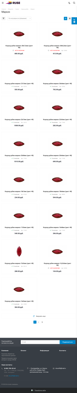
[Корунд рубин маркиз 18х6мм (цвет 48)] (57, 179)
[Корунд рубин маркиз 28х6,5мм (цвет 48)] (57, 34)
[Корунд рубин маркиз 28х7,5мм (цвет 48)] (19, 34)
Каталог (23, 350)
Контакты (62, 350)
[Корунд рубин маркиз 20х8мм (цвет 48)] (19, 143)
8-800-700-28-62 (10, 368)
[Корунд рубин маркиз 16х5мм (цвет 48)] (19, 289)
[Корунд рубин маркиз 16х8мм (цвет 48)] (57, 215)
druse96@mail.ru (60, 368)
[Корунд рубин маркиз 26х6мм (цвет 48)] (57, 71)
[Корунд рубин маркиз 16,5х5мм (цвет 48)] (57, 251)
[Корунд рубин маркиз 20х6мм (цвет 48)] (57, 143)
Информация (44, 350)
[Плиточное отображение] (65, 18)
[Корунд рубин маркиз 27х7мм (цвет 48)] (19, 71)
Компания (5, 350)
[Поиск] (74, 3)
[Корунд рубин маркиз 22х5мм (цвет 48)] (57, 107)
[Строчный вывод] (69, 18)
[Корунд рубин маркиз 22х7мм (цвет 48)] (19, 107)
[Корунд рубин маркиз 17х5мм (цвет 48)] (19, 215)
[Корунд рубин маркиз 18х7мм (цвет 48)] (19, 179)
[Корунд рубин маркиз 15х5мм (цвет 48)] (19, 251)
